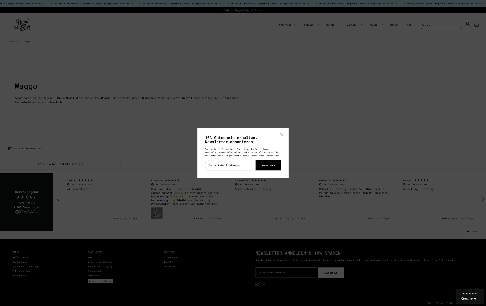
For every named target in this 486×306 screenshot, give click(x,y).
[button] (470, 296)
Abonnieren (268, 165)
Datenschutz (273, 156)
